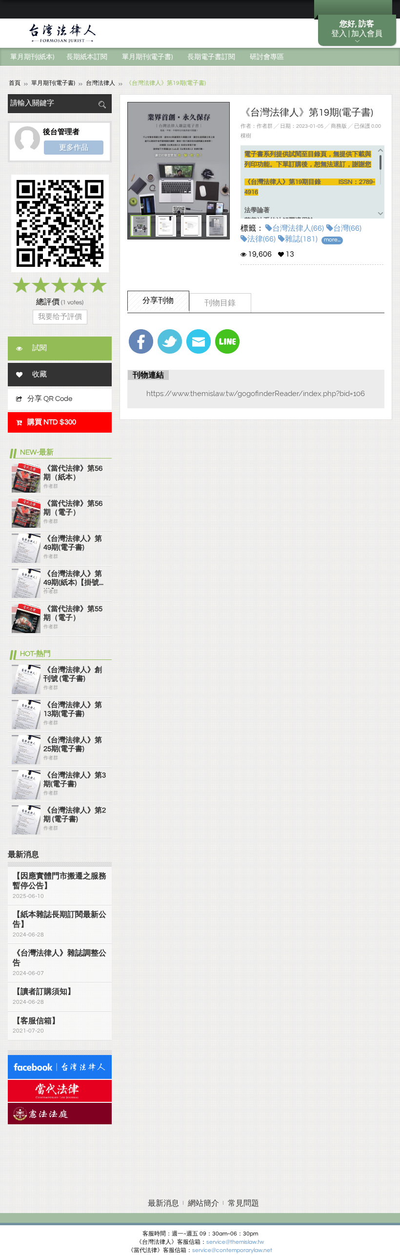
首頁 (14, 83)
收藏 (39, 374)
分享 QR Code (49, 398)
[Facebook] (141, 341)
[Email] (198, 341)
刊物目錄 (220, 303)
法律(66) (261, 239)
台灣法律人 (100, 83)
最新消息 (163, 1203)
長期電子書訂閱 (211, 57)
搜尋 (102, 104)
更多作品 (73, 147)
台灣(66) (347, 228)
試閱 (39, 348)
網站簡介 (203, 1203)
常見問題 (243, 1203)
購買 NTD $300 (51, 422)
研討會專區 (267, 57)
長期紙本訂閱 (86, 57)
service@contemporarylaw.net (232, 1250)
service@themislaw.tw (235, 1242)
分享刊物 (158, 300)
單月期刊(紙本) (32, 57)
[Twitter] (170, 341)
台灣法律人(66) (298, 228)
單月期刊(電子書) (147, 57)
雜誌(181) (301, 239)
